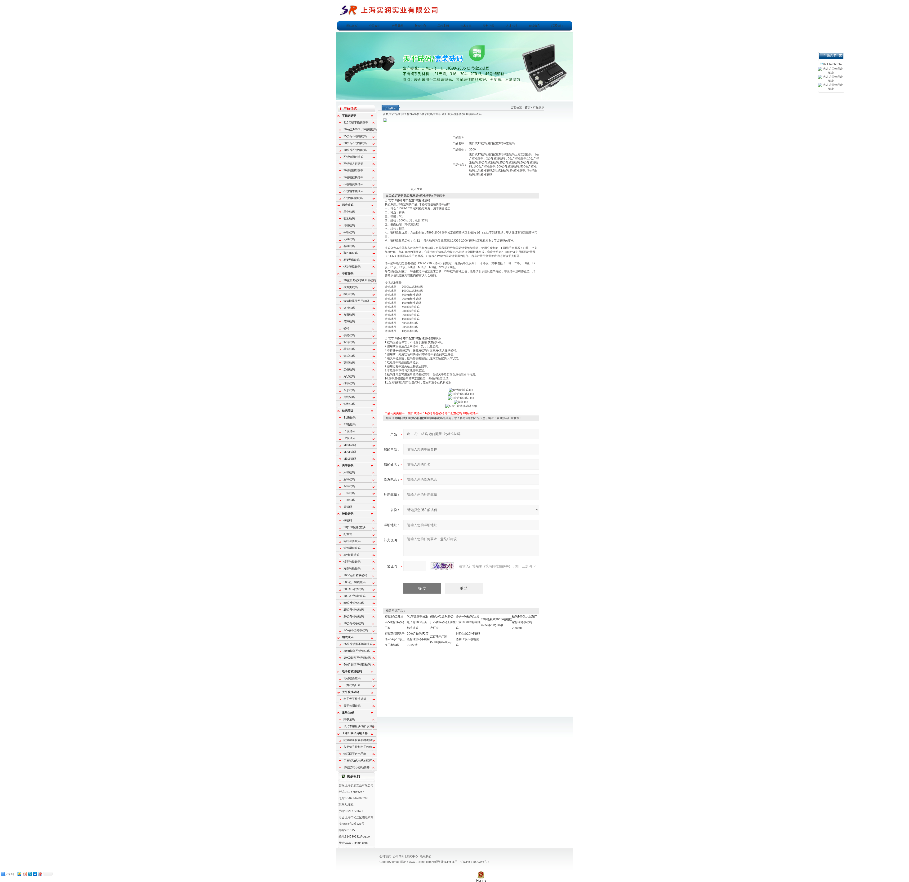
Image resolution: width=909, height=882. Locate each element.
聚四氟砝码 (350, 253)
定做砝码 (349, 369)
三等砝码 (349, 493)
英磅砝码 (349, 362)
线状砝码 (349, 294)
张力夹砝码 (350, 287)
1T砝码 (427, 413)
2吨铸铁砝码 (351, 554)
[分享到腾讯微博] (29, 874)
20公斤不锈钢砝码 (355, 143)
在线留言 (534, 25)
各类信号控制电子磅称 (357, 747)
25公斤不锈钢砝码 (355, 136)
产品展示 (397, 25)
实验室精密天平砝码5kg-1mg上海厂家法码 (395, 639)
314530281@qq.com (358, 836)
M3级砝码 (349, 458)
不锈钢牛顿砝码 (353, 191)
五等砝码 (349, 479)
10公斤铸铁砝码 (353, 623)
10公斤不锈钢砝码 (355, 150)
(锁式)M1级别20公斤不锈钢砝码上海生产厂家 (443, 622)
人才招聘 (511, 25)
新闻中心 (420, 25)
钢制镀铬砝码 (352, 266)
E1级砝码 (349, 417)
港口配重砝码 (453, 413)
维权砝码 (349, 383)
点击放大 (416, 189)
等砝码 (347, 506)
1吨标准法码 (470, 413)
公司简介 (398, 856)
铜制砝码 (349, 404)
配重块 (347, 534)
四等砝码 (349, 486)
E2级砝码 (349, 424)
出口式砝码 (415, 413)
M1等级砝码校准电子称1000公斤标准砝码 (417, 622)
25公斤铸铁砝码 (353, 609)
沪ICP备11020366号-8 (475, 862)
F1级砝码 (349, 431)
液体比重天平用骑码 (356, 301)
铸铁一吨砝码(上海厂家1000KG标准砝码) (468, 622)
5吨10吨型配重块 (354, 527)
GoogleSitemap (389, 862)
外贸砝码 (438, 413)
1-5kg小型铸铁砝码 (355, 630)
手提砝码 (349, 335)
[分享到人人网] (34, 874)
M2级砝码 (349, 452)
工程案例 (443, 25)
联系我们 (557, 25)
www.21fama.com (356, 843)
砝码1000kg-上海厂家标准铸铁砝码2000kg (524, 622)
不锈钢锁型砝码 (353, 170)
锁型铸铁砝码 (352, 561)
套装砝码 (349, 218)
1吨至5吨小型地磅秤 (356, 767)
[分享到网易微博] (40, 874)
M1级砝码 (349, 445)
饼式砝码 (349, 355)
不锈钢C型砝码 (353, 198)
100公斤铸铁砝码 (354, 596)
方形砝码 (349, 314)
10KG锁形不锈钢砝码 (357, 657)
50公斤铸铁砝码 (353, 602)
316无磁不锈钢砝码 (355, 122)
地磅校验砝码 (352, 678)
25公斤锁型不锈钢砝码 (357, 644)
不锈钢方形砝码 (353, 163)
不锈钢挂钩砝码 (353, 177)
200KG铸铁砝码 (353, 589)
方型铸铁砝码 (352, 568)
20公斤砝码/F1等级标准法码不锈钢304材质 (418, 639)
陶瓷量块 (349, 719)
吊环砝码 (349, 321)
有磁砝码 (349, 246)
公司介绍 (374, 25)
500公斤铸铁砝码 (354, 582)
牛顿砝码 (349, 232)
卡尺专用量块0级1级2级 (358, 726)
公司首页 (385, 856)
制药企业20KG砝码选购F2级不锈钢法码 (468, 639)
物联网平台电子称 (354, 753)
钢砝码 (347, 520)
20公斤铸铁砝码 (353, 616)
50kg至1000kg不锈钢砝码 (360, 129)
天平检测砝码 (352, 705)
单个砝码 (349, 211)
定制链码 (349, 397)
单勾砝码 (349, 349)
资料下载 (488, 25)
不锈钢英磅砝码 (353, 184)
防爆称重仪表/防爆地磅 (358, 740)
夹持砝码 (349, 307)
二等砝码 (349, 500)
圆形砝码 (349, 390)
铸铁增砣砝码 (352, 548)
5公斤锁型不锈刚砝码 (357, 664)
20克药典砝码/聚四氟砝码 (359, 280)
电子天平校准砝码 (354, 699)
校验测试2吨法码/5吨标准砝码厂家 (394, 622)
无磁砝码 (349, 239)
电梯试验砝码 (352, 541)
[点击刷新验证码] (442, 566)
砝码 (346, 328)
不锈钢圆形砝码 (353, 157)
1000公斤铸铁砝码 (355, 575)
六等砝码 (349, 472)
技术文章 (466, 25)
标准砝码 (412, 114)
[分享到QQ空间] (19, 874)
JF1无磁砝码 (351, 259)
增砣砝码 (349, 225)
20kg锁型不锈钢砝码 (356, 651)
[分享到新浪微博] (24, 874)
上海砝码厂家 (352, 685)
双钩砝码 (349, 342)
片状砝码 (349, 376)
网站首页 (352, 25)
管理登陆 (438, 862)
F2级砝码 (349, 438)
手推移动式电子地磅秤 (357, 760)
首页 (527, 107)
